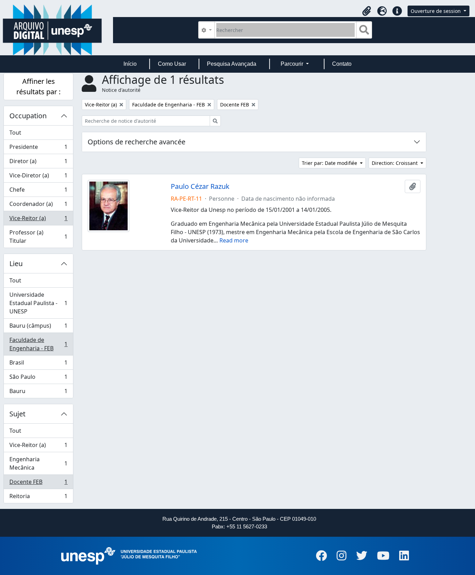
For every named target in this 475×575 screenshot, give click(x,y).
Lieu (16, 263)
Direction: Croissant (395, 163)
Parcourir (293, 64)
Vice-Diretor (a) (38, 177)
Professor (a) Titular (38, 237)
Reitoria (38, 497)
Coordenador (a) (38, 205)
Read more (233, 240)
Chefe (38, 191)
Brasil (38, 364)
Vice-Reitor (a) (38, 219)
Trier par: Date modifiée (330, 163)
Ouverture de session (436, 11)
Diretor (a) (38, 162)
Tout (15, 132)
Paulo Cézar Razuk (200, 186)
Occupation (28, 115)
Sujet (17, 413)
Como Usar (172, 64)
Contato (342, 64)
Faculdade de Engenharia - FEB (38, 344)
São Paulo (38, 378)
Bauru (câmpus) (38, 327)
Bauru (38, 392)
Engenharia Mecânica (38, 463)
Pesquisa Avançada (231, 64)
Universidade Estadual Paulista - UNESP (38, 303)
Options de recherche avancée (136, 141)
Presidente (38, 148)
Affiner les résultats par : (38, 86)
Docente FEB (38, 483)
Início (130, 64)
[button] (366, 11)
